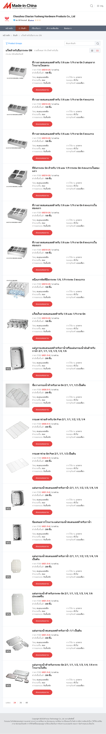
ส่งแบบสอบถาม (42, 89)
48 (27, 702)
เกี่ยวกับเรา (36, 28)
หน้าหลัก (9, 28)
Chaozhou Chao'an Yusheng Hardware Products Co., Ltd (44, 16)
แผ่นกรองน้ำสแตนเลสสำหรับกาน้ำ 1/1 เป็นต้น (57, 630)
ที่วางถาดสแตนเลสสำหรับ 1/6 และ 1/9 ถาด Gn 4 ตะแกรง (63, 99)
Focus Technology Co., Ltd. (55, 719)
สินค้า (23, 28)
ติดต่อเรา (68, 28)
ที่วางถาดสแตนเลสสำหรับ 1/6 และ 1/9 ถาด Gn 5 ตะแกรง (63, 133)
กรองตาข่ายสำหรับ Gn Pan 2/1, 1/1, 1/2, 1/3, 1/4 (58, 419)
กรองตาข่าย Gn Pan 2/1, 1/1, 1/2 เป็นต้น (54, 453)
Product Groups (15, 43)
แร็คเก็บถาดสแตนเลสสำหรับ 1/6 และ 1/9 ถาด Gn (58, 313)
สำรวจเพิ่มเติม (53, 28)
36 (21, 702)
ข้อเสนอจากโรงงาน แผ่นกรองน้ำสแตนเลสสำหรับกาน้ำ (61, 522)
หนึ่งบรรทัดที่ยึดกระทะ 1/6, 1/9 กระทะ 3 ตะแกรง (58, 279)
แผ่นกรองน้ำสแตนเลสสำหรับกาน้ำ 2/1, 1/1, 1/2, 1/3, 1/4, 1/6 (65, 487)
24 (15, 703)
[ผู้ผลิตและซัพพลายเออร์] (20, 5)
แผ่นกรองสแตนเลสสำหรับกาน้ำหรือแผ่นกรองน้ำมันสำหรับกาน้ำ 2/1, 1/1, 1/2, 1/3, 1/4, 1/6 (63, 349)
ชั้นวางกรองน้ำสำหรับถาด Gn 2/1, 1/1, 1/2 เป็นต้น (59, 385)
